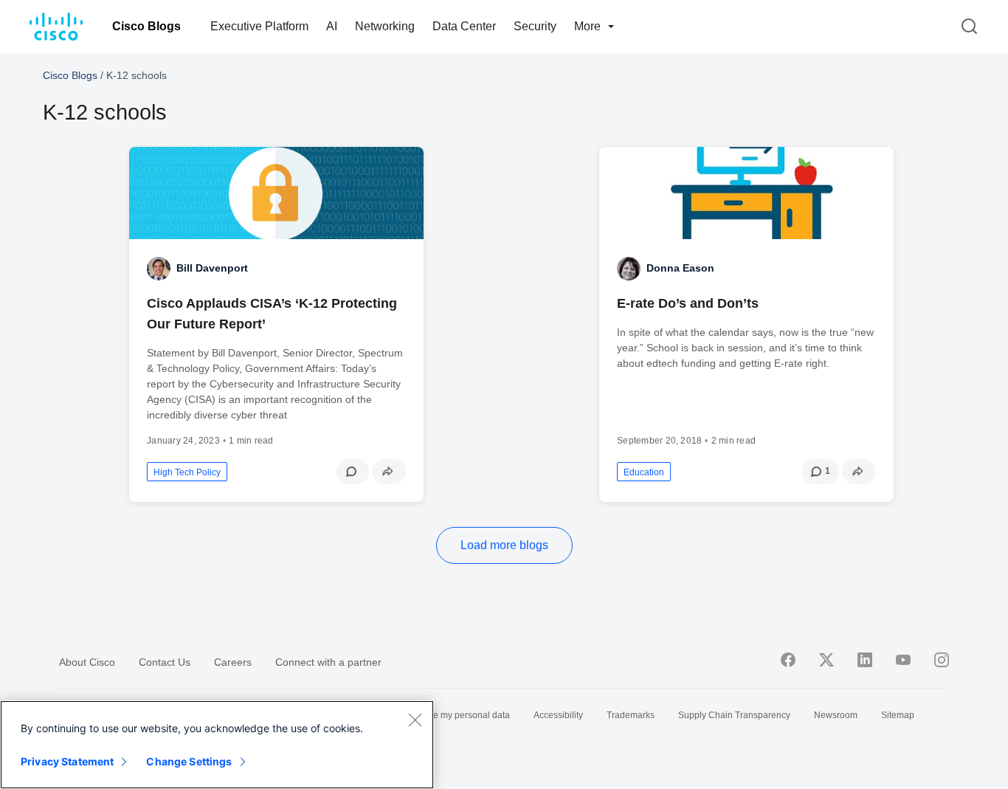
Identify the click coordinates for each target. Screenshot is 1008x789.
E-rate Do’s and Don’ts (688, 303)
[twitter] (826, 659)
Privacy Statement (67, 761)
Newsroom (835, 715)
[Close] (414, 719)
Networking (385, 26)
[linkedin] (864, 659)
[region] (217, 744)
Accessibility (558, 715)
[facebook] (788, 659)
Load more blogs (504, 545)
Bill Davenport (212, 268)
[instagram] (941, 659)
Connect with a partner (328, 662)
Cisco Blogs (146, 26)
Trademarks (631, 715)
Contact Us (164, 662)
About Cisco (87, 662)
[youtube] (903, 659)
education (644, 472)
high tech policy (187, 472)
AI (331, 26)
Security (535, 26)
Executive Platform (259, 26)
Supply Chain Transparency (734, 715)
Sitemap (897, 715)
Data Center (464, 26)
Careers (233, 662)
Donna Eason (680, 268)
